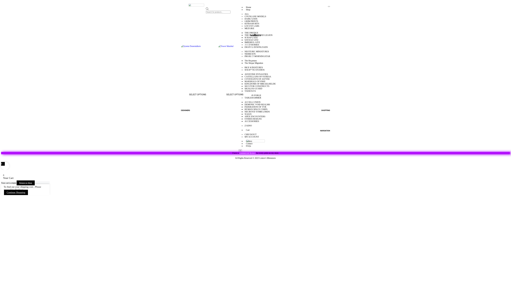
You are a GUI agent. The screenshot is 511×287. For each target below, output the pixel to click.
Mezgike (185, 114)
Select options (197, 94)
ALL (247, 14)
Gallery (326, 141)
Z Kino (184, 141)
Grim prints (187, 123)
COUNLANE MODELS (255, 16)
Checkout (325, 126)
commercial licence (247, 153)
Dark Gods (186, 132)
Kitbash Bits (187, 148)
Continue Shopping (16, 192)
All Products (323, 117)
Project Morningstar (191, 117)
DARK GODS (251, 19)
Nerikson (186, 126)
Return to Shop (25, 183)
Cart (328, 123)
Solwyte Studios (189, 138)
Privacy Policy (288, 158)
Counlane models (190, 120)
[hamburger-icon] (329, 6)
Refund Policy (223, 158)
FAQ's (327, 137)
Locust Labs (187, 129)
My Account (323, 120)
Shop (248, 10)
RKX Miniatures (189, 135)
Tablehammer (188, 145)
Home (248, 7)
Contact (326, 144)
